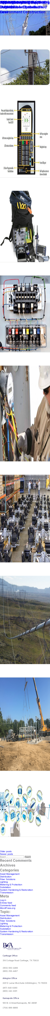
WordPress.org (7, 908)
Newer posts (6, 854)
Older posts (6, 851)
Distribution (5, 876)
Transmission (6, 892)
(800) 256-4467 (10, 971)
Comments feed (8, 905)
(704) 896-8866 (10, 1007)
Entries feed (6, 902)
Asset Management (9, 874)
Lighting (4, 882)
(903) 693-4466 (10, 968)
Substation (5, 887)
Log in (3, 900)
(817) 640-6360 (10, 988)
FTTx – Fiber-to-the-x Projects (18, 4)
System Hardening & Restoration (16, 890)
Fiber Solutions (7, 879)
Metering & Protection (11, 884)
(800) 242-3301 (10, 991)
